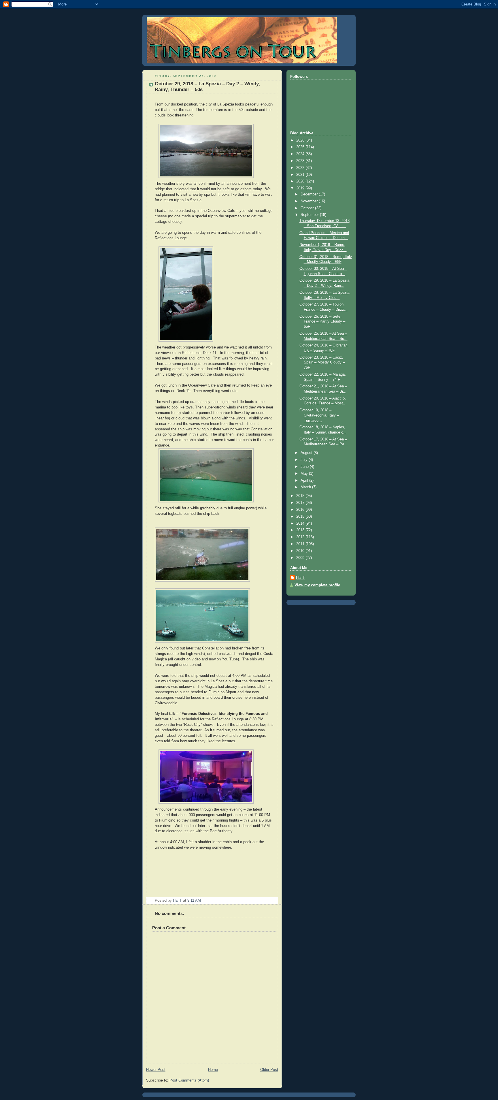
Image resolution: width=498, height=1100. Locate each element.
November (310, 201)
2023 (300, 161)
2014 (300, 523)
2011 (300, 544)
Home (213, 1070)
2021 (300, 175)
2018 (300, 496)
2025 (300, 147)
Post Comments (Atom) (189, 1080)
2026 (300, 140)
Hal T (300, 578)
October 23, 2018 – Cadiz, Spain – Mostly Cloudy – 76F (322, 362)
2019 (300, 188)
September (310, 215)
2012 (300, 537)
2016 (300, 510)
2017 (300, 503)
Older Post (269, 1070)
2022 (300, 168)
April (305, 481)
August (307, 453)
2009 (300, 558)
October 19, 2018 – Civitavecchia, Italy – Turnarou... (319, 415)
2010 (300, 551)
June (305, 467)
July (305, 460)
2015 (300, 517)
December (310, 194)
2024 (300, 154)
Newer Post (155, 1070)
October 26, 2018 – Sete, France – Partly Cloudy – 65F (322, 321)
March (306, 487)
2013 (300, 530)
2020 (300, 181)
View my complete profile (317, 585)
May (305, 474)
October (308, 208)
